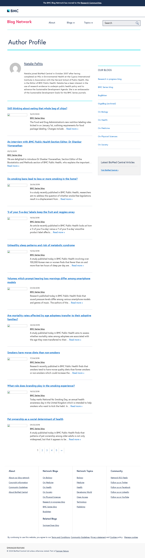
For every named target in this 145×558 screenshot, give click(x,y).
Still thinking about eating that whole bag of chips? (37, 108)
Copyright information (18, 483)
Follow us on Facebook (120, 487)
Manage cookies (131, 537)
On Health (102, 120)
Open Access (82, 497)
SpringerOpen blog (51, 525)
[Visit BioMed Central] (12, 11)
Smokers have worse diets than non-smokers (33, 352)
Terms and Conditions (61, 537)
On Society (103, 145)
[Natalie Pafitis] (15, 73)
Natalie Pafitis (33, 64)
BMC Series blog (37, 118)
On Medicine (104, 128)
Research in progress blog (109, 79)
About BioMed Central (18, 492)
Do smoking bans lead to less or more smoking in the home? (42, 179)
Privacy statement (98, 537)
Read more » (72, 129)
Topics (87, 23)
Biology (80, 478)
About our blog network (19, 478)
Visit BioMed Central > (109, 170)
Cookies (113, 537)
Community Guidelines (18, 487)
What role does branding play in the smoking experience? (41, 386)
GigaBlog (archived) (107, 104)
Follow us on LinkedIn (120, 492)
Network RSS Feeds (119, 478)
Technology (82, 502)
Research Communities (91, 3)
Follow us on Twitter (119, 483)
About (52, 23)
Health (79, 487)
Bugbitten (47, 512)
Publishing (81, 507)
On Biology (103, 112)
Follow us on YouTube (120, 497)
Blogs (69, 23)
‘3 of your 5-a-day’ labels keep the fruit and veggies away (41, 212)
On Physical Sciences (107, 136)
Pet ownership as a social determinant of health (35, 419)
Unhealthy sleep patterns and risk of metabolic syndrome (41, 245)
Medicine (80, 483)
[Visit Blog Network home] (19, 23)
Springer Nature (62, 551)
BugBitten (102, 95)
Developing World (84, 492)
